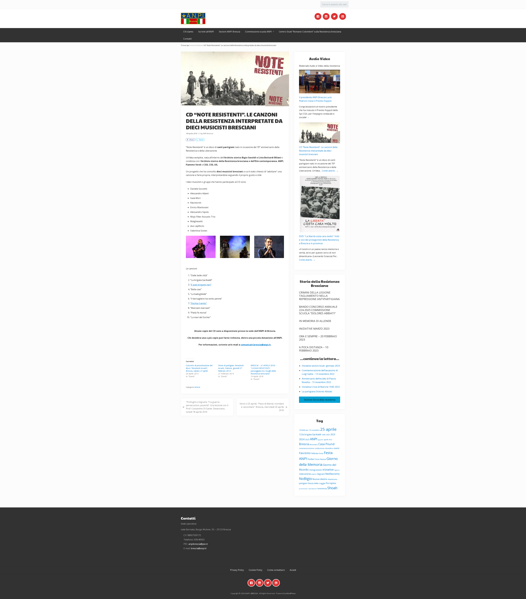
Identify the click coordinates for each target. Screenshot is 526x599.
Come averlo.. (330, 170)
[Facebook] (319, 16)
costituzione (320, 448)
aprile (326, 439)
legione (337, 470)
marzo (314, 474)
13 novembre (314, 430)
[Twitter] (335, 16)
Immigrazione (315, 469)
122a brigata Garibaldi (310, 434)
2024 (302, 439)
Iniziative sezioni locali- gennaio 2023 (321, 365)
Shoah (332, 487)
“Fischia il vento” (198, 303)
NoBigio (305, 478)
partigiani (303, 483)
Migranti (321, 474)
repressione (312, 489)
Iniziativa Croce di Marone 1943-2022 (321, 386)
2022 (328, 435)
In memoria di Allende (315, 321)
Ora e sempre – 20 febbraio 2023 (318, 337)
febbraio (315, 453)
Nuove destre (319, 479)
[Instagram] (327, 16)
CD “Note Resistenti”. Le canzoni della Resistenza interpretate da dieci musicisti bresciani (318, 151)
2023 (332, 434)
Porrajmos (331, 483)
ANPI (313, 439)
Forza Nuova (320, 459)
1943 (323, 435)
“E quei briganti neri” (200, 284)
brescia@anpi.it (198, 548)
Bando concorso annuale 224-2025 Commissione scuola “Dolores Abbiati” (318, 310)
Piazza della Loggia (316, 483)
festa (321, 453)
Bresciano (314, 444)
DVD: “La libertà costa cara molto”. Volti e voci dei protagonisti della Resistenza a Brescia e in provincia (319, 240)
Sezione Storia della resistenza (319, 399)
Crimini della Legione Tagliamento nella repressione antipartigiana (319, 296)
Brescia (304, 444)
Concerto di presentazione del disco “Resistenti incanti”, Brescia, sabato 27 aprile (199, 368)
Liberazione (305, 473)
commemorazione (306, 448)
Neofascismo (332, 473)
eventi (336, 448)
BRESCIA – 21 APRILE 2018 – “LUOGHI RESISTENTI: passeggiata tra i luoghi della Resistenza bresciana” (263, 369)
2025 (307, 439)
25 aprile (328, 429)
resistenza (322, 488)
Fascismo (305, 453)
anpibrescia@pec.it (198, 543)
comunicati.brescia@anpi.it (256, 344)
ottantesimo (332, 479)
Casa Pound (326, 444)
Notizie (197, 387)
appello (320, 440)
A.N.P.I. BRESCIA (251, 593)
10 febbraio (303, 430)
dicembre (329, 448)
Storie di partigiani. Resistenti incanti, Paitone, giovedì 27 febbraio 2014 (231, 368)
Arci (330, 439)
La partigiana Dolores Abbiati (317, 391)
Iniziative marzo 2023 (314, 328)
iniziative (328, 469)
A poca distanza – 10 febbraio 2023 (313, 348)
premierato (303, 489)
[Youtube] (343, 16)
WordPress (291, 593)
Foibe (311, 459)
